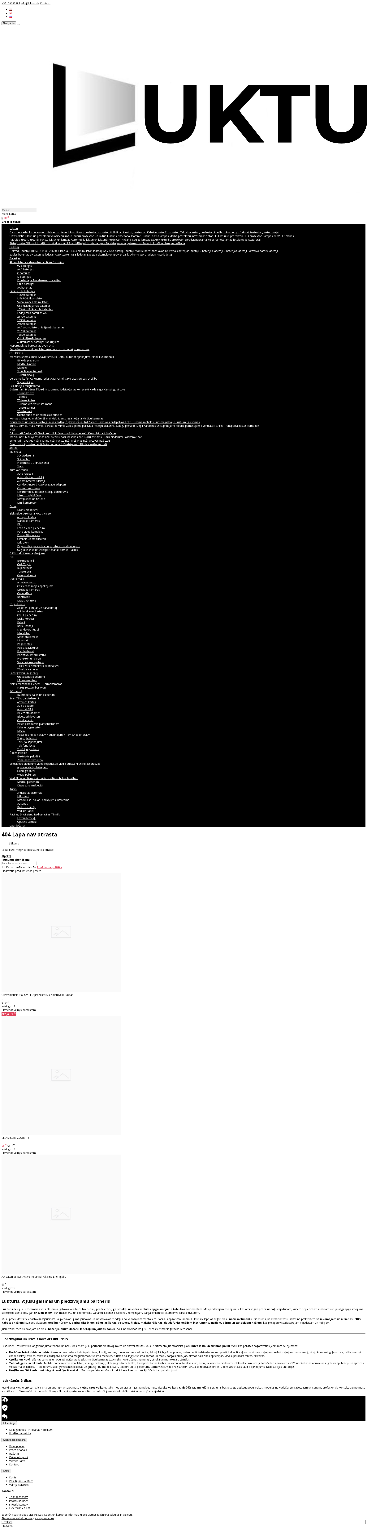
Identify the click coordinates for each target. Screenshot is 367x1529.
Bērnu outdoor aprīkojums (74, 357)
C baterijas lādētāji (211, 251)
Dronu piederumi (27, 510)
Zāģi (107, 440)
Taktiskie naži (31, 440)
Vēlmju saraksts (19, 1484)
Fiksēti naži (45, 433)
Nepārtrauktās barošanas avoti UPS (32, 345)
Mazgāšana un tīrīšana (31, 499)
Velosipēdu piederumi (23, 763)
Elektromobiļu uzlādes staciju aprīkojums (42, 492)
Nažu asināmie (93, 437)
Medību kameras (93, 418)
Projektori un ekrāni (29, 658)
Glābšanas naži (61, 433)
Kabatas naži (79, 433)
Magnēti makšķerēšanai (36, 418)
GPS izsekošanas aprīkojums (27, 553)
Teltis (128, 422)
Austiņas (22, 803)
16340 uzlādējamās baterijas (35, 309)
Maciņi (21, 731)
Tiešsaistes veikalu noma (17, 1518)
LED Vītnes (287, 236)
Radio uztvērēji (26, 807)
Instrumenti (52, 389)
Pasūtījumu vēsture (21, 1481)
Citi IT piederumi (27, 615)
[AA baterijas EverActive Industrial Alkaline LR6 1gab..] (61, 1273)
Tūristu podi (24, 411)
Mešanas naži (75, 437)
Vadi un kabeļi (25, 811)
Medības (72, 778)
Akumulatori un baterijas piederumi (67, 349)
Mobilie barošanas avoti (150, 251)
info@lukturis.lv (30, 3)
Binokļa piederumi (28, 360)
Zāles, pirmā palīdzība (80, 425)
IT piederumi (17, 604)
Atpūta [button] (13, 448)
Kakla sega (97, 389)
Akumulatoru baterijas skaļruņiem (38, 342)
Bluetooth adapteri (29, 713)
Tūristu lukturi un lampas (55, 239)
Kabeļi (21, 622)
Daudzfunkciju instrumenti (26, 444)
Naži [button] (12, 429)
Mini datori (23, 633)
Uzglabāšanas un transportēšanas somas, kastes (47, 550)
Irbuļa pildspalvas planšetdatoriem (38, 724)
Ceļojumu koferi (20, 378)
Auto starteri (63, 254)
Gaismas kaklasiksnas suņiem (28, 232)
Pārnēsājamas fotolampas (231, 239)
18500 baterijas (26, 334)
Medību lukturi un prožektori (231, 232)
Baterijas (58, 262)
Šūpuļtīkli (83, 422)
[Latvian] (10, 10)
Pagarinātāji (24, 644)
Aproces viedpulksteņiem (32, 767)
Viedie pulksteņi (26, 774)
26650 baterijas (26, 324)
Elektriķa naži (71, 444)
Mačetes (111, 433)
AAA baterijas (25, 269)
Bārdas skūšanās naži (93, 444)
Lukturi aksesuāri (56, 243)
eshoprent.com (44, 1518)
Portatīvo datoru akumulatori (28, 349)
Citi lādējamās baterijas (31, 338)
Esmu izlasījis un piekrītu (34, 867)
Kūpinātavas (24, 568)
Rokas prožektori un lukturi (93, 232)
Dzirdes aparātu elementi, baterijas (39, 280)
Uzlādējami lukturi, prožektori (128, 232)
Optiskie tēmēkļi (27, 821)
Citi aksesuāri (25, 720)
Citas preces (80, 378)
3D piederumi (25, 455)
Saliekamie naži (133, 437)
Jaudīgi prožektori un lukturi (90, 236)
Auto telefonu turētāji (30, 477)
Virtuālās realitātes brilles (51, 778)
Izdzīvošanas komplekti (75, 389)
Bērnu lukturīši (36, 243)
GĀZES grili (24, 564)
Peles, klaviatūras (28, 647)
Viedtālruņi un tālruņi (23, 778)
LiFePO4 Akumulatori (30, 298)
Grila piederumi (26, 575)
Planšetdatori (25, 651)
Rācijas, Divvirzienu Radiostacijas (30, 814)
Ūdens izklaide (18, 753)
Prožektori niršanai (120, 239)
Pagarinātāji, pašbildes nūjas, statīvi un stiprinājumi (48, 546)
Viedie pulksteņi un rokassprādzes (79, 763)
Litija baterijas (26, 284)
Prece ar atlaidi (18, 1450)
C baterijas (23, 273)
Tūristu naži (63, 440)
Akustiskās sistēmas (29, 792)
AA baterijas (24, 287)
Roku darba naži (53, 444)
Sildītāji (61, 422)
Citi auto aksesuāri (28, 488)
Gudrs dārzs (24, 593)
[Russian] (10, 17)
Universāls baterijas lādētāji (182, 251)
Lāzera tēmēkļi (26, 818)
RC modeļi (16, 691)
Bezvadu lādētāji (20, 251)
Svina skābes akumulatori (33, 302)
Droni (13, 506)
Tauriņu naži (48, 440)
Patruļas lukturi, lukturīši (25, 239)
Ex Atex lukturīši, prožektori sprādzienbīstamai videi (182, 239)
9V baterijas (24, 266)
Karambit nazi (97, 433)
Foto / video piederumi (31, 528)
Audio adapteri (26, 705)
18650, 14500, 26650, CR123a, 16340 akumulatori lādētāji (67, 251)
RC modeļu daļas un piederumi (36, 695)
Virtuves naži (97, 440)
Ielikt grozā (8, 1006)
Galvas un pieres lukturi (61, 232)
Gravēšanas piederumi (31, 676)
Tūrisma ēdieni (26, 400)
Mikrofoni (23, 542)
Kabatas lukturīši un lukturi (163, 232)
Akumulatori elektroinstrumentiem (31, 262)
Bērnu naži (17, 433)
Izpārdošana (17, 825)
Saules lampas (141, 239)
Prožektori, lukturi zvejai (264, 232)
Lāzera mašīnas (27, 680)
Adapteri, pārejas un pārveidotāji (37, 608)
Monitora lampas (27, 637)
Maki (54, 418)
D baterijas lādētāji (235, 251)
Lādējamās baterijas (22, 291)
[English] (10, 13)
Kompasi (15, 418)
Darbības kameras (28, 521)
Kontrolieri (23, 597)
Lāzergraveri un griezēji (24, 673)
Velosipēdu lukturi (61, 236)
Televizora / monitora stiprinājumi (38, 666)
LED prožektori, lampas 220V (262, 236)
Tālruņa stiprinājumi (29, 742)
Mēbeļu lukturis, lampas (90, 243)
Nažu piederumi (113, 437)
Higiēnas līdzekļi (35, 389)
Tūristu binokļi (26, 375)
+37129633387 (11, 3)
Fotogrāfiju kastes (28, 535)
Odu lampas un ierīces (24, 422)
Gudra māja (17, 579)
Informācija (9, 1423)
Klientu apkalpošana (14, 1439)
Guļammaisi (17, 389)
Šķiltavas (71, 422)
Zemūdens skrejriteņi (30, 760)
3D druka (15, 452)
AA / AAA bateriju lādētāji (119, 251)
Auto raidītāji (25, 473)
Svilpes (93, 422)
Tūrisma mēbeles (143, 422)
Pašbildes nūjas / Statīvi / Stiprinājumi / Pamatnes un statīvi (53, 734)
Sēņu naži (16, 440)
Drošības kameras (28, 589)
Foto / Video (43, 513)
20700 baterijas (26, 331)
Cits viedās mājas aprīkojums (35, 586)
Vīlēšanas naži (80, 440)
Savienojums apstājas (30, 662)
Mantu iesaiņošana (70, 418)
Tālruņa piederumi (27, 698)
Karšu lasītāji (25, 626)
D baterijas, (24, 276)
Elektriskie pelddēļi (28, 756)
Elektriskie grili (25, 560)
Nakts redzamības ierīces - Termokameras (36, 684)
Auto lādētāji (164, 254)
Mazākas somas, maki (24, 357)
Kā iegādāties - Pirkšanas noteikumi (31, 1429)
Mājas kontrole (26, 600)
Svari (13, 698)
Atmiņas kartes (26, 517)
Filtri (19, 524)
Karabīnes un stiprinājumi (159, 425)
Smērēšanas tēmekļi (29, 371)
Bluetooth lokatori (28, 716)
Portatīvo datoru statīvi (31, 655)
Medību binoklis (26, 364)
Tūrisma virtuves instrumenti (34, 404)
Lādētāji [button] (14, 247)
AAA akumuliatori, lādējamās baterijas (40, 327)
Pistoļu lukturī (18, 243)
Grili (12, 557)
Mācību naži (17, 437)
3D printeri (23, 459)
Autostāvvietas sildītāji (31, 481)
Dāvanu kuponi (18, 1457)
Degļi (140, 425)
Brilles (220, 425)
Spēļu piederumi (27, 738)
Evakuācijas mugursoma (25, 386)
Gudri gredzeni (26, 771)
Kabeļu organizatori (29, 727)
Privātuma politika (20, 1433)
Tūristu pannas (26, 407)
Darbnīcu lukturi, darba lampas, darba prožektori (161, 236)
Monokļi (22, 367)
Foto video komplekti (30, 531)
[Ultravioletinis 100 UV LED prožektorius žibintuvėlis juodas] (61, 991)
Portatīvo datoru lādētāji (263, 251)
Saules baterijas (20, 254)
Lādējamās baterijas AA (32, 313)
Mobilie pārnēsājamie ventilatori (195, 425)
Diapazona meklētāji (30, 785)
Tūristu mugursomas (187, 422)
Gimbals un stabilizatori (31, 539)
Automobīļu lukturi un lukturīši (89, 239)
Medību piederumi (28, 782)
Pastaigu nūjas (47, 422)
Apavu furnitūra (48, 357)
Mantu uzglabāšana (29, 495)
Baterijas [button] (14, 258)
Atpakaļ (6, 856)
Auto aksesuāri (19, 470)
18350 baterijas (26, 320)
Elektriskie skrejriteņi (23, 513)
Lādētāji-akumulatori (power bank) (108, 254)
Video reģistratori (48, 763)
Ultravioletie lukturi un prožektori (30, 236)
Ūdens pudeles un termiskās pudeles (39, 415)
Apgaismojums (26, 582)
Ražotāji (14, 1453)
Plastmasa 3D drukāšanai (33, 463)
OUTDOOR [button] (16, 353)
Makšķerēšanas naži (38, 437)
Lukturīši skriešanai (119, 236)
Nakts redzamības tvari (31, 687)
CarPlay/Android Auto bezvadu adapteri (41, 484)
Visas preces (33, 871)
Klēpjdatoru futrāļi (28, 629)
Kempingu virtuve (114, 389)
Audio (13, 789)
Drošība (92, 378)
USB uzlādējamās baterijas (33, 305)
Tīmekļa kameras (28, 669)
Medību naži (59, 437)
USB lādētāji (79, 254)
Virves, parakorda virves (51, 425)
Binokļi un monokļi (102, 357)
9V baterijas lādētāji (42, 254)
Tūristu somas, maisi (23, 425)
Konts (6, 1470)
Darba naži (31, 433)
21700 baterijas (26, 316)
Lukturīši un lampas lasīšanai (167, 243)
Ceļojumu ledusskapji (43, 378)
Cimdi (61, 378)
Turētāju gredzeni (28, 749)
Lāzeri (71, 243)
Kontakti (45, 3)
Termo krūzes (25, 393)
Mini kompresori (27, 502)
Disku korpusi (25, 618)
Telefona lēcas (26, 745)
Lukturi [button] (13, 228)
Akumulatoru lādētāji (143, 254)
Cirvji (68, 378)
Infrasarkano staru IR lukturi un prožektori (218, 236)
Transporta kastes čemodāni (242, 425)
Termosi (22, 396)
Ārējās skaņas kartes (30, 611)
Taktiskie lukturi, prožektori (197, 232)
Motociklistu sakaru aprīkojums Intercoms (43, 800)
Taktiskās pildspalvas (111, 422)
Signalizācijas (25, 382)
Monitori (22, 640)
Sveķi (20, 466)
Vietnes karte (17, 1461)
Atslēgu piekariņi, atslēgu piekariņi (115, 425)
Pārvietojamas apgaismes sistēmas (128, 243)
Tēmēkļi (56, 814)
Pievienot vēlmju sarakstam (19, 1010)
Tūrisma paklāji (164, 422)
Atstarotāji (254, 239)
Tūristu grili (24, 571)
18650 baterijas (26, 295)
